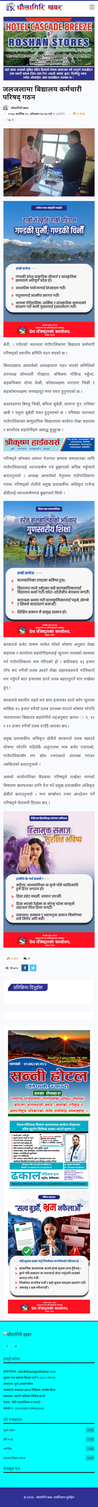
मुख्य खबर (9, 1430)
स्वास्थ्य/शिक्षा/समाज (14, 1458)
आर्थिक (7, 1449)
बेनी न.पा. (8, 1439)
